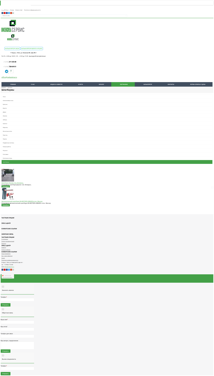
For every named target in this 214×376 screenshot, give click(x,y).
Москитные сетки (7, 131)
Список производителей (8, 241)
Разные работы (7, 146)
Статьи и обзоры (6, 249)
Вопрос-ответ (18, 10)
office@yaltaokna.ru (9, 77)
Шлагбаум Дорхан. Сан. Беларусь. (13, 183)
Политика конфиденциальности (32, 10)
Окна (4, 96)
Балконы (5, 104)
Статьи (6, 10)
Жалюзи (5, 116)
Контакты (171, 84)
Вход (3, 10)
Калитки (5, 123)
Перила (5, 139)
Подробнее (6, 186)
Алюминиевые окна (8, 100)
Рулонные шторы (7, 158)
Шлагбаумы (6, 162)
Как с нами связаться (7, 256)
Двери (4, 112)
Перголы (5, 135)
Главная (13, 84)
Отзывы (12, 10)
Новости (4, 247)
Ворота (5, 108)
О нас (33, 84)
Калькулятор (148, 84)
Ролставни (5, 154)
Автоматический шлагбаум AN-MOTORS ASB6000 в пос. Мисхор (22, 201)
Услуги (80, 84)
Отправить (5, 305)
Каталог (101, 84)
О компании (5, 239)
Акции (3, 258)
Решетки (5, 150)
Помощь (4, 243)
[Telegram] (7, 72)
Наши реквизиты (6, 254)
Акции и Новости (56, 84)
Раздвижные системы (8, 143)
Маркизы (5, 127)
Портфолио (124, 84)
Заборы (5, 119)
